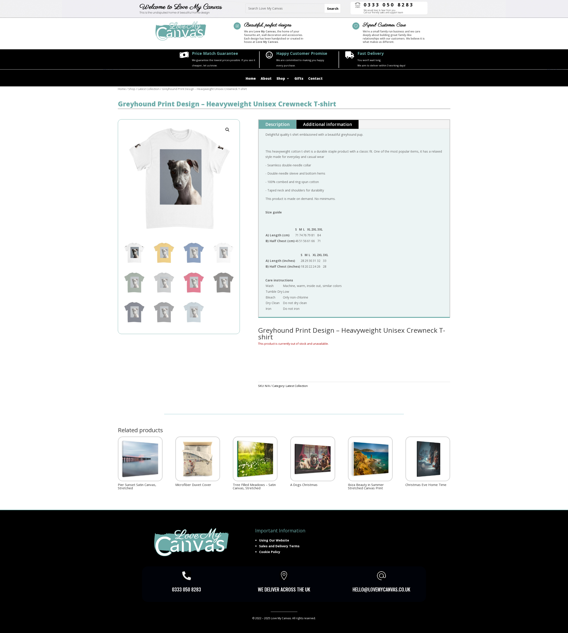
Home (251, 79)
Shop (280, 79)
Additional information (327, 124)
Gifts (298, 79)
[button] (227, 130)
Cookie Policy (269, 552)
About (266, 79)
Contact (315, 79)
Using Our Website (274, 540)
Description (277, 124)
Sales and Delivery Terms (279, 546)
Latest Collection (149, 89)
